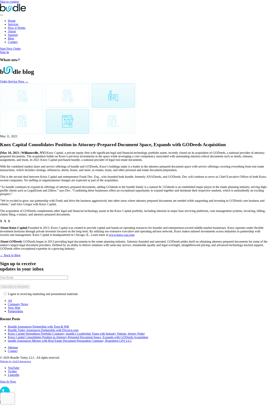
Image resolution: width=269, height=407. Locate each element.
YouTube (13, 367)
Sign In (4, 52)
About (12, 31)
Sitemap (13, 347)
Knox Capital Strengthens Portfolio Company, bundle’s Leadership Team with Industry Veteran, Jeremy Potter (76, 333)
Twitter (12, 371)
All (10, 300)
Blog (11, 38)
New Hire (14, 307)
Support (13, 35)
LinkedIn (13, 375)
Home (12, 20)
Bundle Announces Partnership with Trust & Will (38, 326)
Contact (13, 42)
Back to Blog (10, 255)
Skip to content (9, 1)
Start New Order (10, 48)
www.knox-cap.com (121, 234)
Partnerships (15, 311)
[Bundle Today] (13, 10)
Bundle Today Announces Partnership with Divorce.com (43, 330)
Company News (18, 304)
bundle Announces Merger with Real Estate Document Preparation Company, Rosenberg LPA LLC (70, 340)
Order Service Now (14, 81)
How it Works (16, 27)
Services (13, 24)
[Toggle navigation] (1, 15)
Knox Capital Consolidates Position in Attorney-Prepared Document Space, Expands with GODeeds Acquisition (78, 337)
